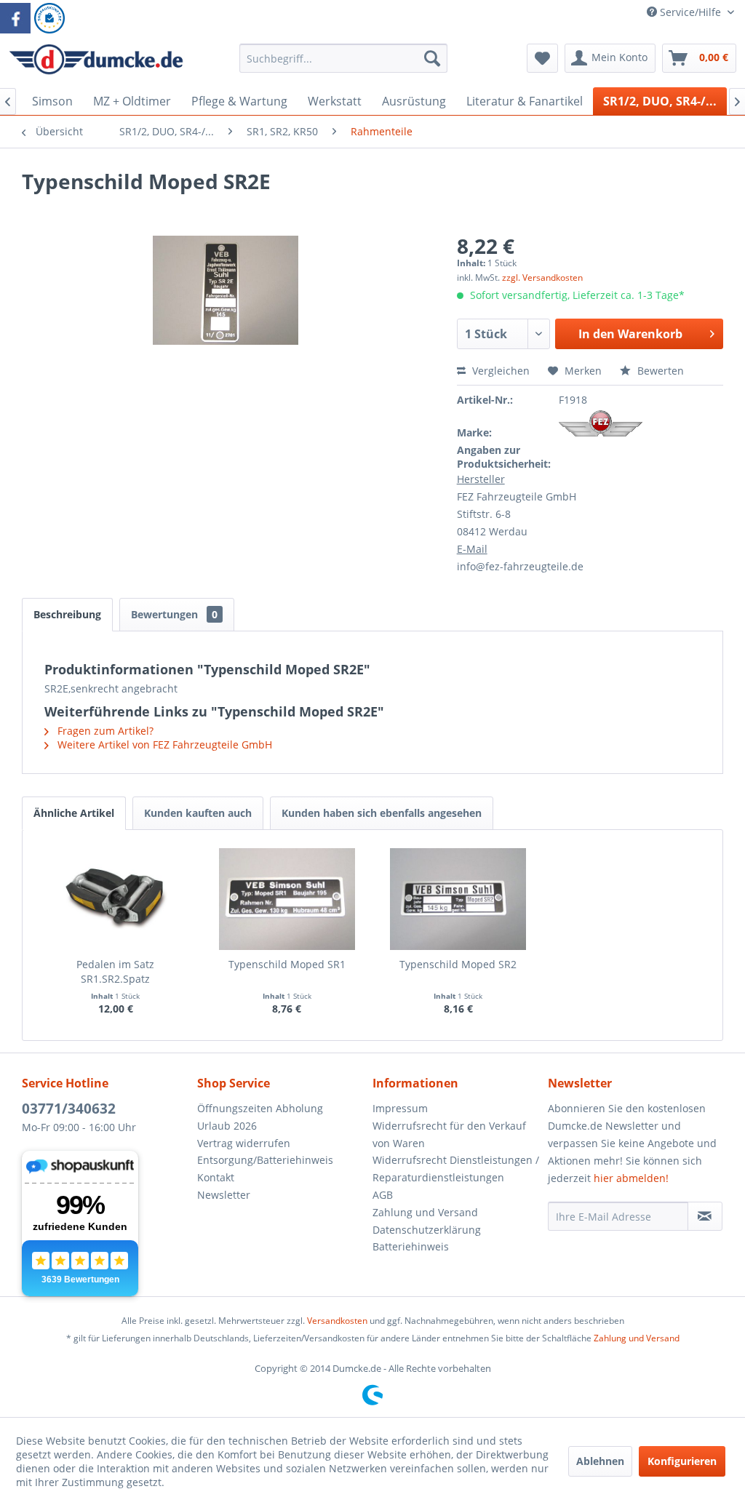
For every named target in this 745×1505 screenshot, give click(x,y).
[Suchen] (432, 58)
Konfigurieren (682, 1461)
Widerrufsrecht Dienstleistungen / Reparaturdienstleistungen (455, 1168)
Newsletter (223, 1195)
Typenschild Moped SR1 (287, 964)
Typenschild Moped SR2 (458, 964)
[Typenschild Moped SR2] (458, 899)
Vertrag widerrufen (243, 1143)
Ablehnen (600, 1461)
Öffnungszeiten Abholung (260, 1108)
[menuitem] (343, 65)
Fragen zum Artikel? (104, 731)
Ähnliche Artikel (73, 813)
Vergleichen (499, 371)
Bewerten (659, 371)
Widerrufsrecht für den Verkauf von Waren (449, 1134)
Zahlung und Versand (425, 1212)
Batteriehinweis (410, 1246)
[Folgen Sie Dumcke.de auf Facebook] (15, 18)
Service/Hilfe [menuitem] (690, 12)
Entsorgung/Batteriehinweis (265, 1160)
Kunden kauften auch (198, 813)
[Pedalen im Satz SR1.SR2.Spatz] (116, 899)
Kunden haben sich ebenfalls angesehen (382, 813)
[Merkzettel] (542, 58)
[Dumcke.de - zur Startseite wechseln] (96, 62)
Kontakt (215, 1177)
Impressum (400, 1108)
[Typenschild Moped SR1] (287, 899)
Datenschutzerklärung (426, 1230)
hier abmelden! (631, 1178)
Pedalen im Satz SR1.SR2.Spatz (115, 971)
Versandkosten (337, 1320)
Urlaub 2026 (227, 1126)
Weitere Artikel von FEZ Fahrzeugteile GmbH (163, 744)
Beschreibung (67, 614)
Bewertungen (174, 614)
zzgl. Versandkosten (542, 277)
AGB (382, 1195)
